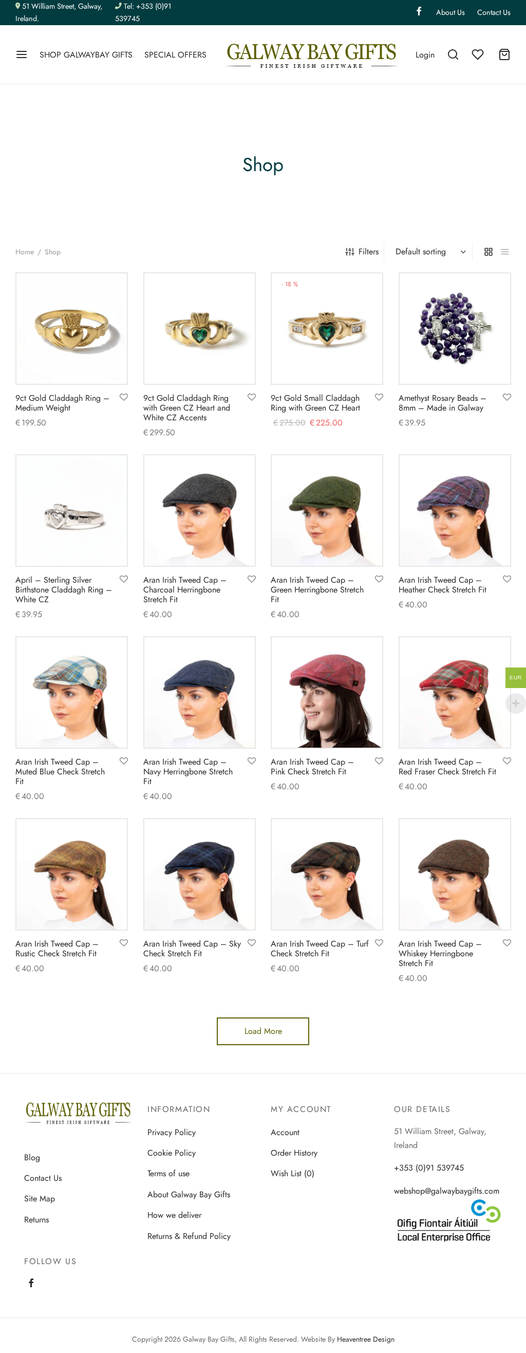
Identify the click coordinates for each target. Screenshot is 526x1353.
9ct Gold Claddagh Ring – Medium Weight (62, 403)
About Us (450, 12)
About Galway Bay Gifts (188, 1194)
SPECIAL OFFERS (175, 55)
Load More (263, 1031)
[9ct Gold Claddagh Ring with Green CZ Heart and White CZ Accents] (199, 328)
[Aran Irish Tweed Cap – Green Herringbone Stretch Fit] (327, 510)
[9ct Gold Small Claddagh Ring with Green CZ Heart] (327, 328)
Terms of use (168, 1173)
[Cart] (504, 54)
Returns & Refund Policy (189, 1236)
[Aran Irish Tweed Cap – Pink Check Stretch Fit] (327, 692)
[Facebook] (419, 12)
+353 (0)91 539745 (429, 1168)
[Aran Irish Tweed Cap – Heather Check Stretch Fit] (455, 510)
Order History (294, 1153)
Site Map (39, 1198)
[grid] (488, 251)
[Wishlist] (479, 54)
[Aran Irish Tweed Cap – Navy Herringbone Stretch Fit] (199, 692)
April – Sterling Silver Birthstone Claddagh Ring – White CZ (63, 589)
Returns (36, 1220)
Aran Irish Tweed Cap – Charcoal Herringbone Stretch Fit (185, 589)
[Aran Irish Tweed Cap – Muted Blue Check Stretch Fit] (71, 692)
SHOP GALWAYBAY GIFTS (86, 55)
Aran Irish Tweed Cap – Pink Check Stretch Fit (312, 766)
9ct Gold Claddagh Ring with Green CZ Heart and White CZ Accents (186, 407)
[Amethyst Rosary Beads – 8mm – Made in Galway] (455, 328)
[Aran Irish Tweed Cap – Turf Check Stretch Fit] (327, 874)
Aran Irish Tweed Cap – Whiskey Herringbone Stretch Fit (440, 953)
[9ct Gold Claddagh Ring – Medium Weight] (71, 328)
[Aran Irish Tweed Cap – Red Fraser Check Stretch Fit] (455, 692)
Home (24, 252)
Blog (32, 1157)
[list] (505, 251)
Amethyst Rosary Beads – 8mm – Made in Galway (442, 403)
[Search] (453, 54)
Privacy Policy (171, 1132)
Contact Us (494, 12)
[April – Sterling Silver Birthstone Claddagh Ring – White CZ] (71, 510)
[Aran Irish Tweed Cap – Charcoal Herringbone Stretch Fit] (199, 510)
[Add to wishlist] (124, 397)
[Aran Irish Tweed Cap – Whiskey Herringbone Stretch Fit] (455, 874)
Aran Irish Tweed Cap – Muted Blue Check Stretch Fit (60, 771)
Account (285, 1132)
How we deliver (174, 1215)
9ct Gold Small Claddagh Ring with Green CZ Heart (315, 403)
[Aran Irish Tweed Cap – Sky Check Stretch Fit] (199, 874)
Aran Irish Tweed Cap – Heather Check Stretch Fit (442, 585)
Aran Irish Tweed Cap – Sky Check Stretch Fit (192, 948)
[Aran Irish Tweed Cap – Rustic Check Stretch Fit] (71, 874)
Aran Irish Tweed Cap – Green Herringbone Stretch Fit (317, 589)
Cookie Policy (171, 1153)
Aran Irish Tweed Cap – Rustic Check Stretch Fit (57, 948)
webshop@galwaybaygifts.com (446, 1191)
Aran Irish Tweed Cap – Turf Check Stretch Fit (320, 948)
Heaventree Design (365, 1339)
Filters (369, 251)
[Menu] (21, 54)
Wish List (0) (292, 1173)
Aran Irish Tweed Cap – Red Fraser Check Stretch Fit (447, 766)
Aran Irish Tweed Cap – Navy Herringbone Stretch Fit (188, 771)
